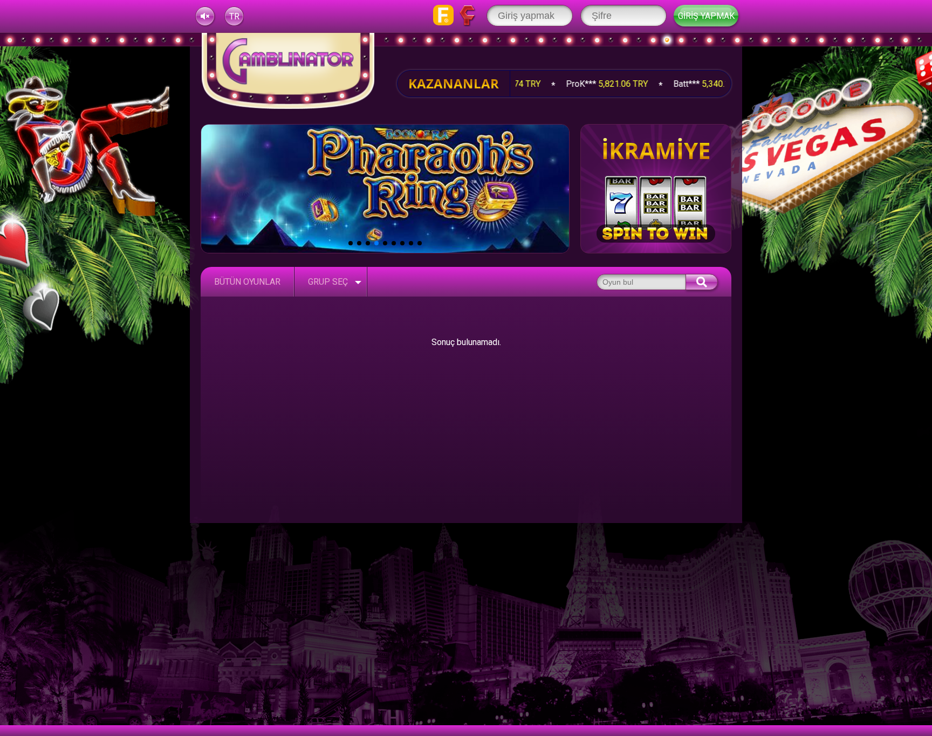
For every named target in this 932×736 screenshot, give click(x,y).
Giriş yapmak (706, 16)
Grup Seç (328, 282)
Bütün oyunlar (247, 282)
